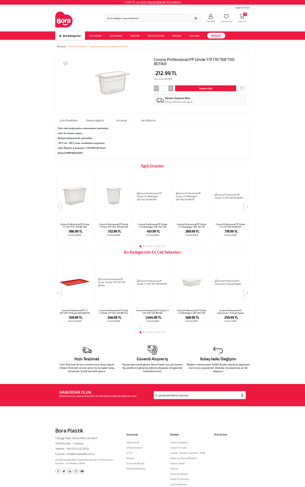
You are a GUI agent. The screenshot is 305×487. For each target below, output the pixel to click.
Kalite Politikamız (135, 468)
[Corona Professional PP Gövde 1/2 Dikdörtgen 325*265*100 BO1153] (191, 282)
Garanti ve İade (178, 447)
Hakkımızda (132, 442)
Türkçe (247, 7)
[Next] (247, 206)
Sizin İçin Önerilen (156, 35)
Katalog (216, 35)
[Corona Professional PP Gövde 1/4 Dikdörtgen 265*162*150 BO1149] (153, 196)
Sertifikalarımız (178, 484)
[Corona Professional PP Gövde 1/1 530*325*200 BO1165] (153, 282)
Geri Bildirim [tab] (148, 120)
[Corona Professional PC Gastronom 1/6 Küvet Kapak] (230, 282)
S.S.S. (129, 452)
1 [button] (140, 246)
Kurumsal (194, 35)
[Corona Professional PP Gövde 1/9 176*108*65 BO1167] (230, 196)
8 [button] (159, 246)
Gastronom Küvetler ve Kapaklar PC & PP (108, 46)
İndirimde (135, 35)
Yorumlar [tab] (121, 120)
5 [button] (151, 246)
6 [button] (154, 246)
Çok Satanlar (116, 35)
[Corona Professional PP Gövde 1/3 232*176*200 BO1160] (75, 196)
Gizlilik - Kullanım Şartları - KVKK (187, 452)
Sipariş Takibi (177, 463)
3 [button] (146, 246)
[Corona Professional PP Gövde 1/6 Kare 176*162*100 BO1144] (114, 282)
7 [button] (157, 246)
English (238, 7)
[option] (74, 208)
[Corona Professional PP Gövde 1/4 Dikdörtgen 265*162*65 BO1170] (191, 196)
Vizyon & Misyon (135, 463)
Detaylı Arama (134, 447)
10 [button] (165, 246)
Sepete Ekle (205, 88)
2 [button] (143, 246)
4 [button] (148, 246)
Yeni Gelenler (95, 35)
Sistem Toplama (179, 442)
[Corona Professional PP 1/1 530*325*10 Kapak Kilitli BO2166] (75, 282)
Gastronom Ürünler (77, 46)
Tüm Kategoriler (71, 35)
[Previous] (57, 206)
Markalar (176, 35)
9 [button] (162, 246)
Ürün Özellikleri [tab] (69, 120)
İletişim (130, 458)
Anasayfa (61, 46)
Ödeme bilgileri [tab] (95, 120)
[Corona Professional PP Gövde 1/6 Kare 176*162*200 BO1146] (114, 196)
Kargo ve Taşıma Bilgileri (183, 458)
